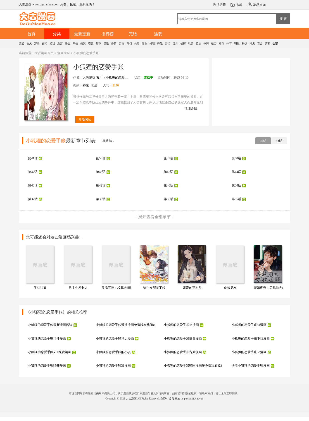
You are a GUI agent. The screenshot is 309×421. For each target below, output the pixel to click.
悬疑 (137, 43)
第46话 (100, 172)
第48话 (236, 158)
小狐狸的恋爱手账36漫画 (113, 365)
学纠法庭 (40, 287)
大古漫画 (131, 398)
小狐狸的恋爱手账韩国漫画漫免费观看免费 (194, 365)
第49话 (168, 158)
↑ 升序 (279, 140)
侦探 (183, 43)
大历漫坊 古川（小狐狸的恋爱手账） (108, 77)
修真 (113, 43)
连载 (158, 34)
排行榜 (107, 34)
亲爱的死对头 (192, 287)
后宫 (60, 43)
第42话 (100, 185)
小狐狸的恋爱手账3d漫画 (249, 352)
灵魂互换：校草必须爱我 (119, 287)
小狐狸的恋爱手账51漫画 (249, 325)
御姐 (160, 43)
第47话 (33, 172)
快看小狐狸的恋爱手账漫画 (251, 365)
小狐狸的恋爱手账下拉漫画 (251, 338)
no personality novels (192, 398)
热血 (67, 43)
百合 (260, 43)
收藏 (239, 4)
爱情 (167, 43)
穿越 (37, 43)
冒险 (106, 43)
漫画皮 (176, 398)
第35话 (236, 199)
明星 (237, 43)
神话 (221, 43)
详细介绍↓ (191, 108)
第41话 (33, 158)
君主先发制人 (78, 287)
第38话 (236, 185)
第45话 (168, 172)
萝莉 (267, 43)
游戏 (52, 43)
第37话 (33, 199)
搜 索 (283, 18)
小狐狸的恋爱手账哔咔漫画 (47, 365)
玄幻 (44, 43)
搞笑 (83, 43)
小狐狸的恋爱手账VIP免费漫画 (49, 352)
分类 (57, 34)
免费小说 (165, 398)
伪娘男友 (230, 287)
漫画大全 (63, 53)
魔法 (198, 43)
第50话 (100, 158)
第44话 (236, 172)
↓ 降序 (263, 140)
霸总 (90, 43)
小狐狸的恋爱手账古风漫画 (183, 352)
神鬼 (252, 43)
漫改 (144, 43)
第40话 (168, 185)
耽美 (190, 43)
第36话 (168, 199)
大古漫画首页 (44, 53)
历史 (121, 43)
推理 (152, 43)
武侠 (75, 43)
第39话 (100, 199)
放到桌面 (259, 4)
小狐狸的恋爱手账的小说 (113, 352)
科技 (244, 43)
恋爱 (21, 43)
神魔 (86, 85)
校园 (213, 43)
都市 (98, 43)
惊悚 (206, 43)
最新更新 (82, 34)
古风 (29, 43)
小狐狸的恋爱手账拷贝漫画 (115, 338)
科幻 (129, 43)
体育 (229, 43)
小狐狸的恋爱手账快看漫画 (183, 338)
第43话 (33, 185)
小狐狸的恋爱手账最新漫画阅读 (50, 325)
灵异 (175, 43)
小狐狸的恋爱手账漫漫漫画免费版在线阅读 (126, 325)
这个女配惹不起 (154, 287)
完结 (133, 34)
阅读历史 (219, 4)
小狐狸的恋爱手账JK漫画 (181, 325)
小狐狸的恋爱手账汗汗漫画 (47, 338)
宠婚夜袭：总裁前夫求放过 (273, 287)
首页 (31, 34)
